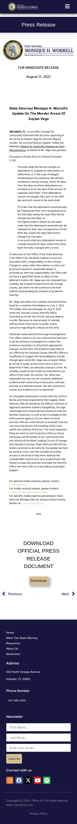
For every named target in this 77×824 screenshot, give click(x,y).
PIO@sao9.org (17, 484)
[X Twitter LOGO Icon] (28, 780)
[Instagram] (9, 780)
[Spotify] (46, 780)
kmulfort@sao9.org (32, 503)
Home (10, 632)
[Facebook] (19, 780)
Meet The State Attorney (22, 638)
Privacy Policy (38, 813)
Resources (13, 643)
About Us (12, 648)
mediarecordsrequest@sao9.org (28, 492)
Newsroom (13, 654)
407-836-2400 (17, 700)
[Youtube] (37, 780)
